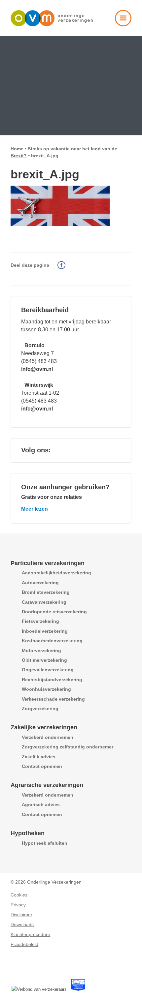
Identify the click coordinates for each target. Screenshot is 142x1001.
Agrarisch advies (41, 804)
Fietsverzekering (40, 621)
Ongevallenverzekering (48, 669)
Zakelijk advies (38, 756)
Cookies (19, 894)
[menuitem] (119, 23)
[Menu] (119, 23)
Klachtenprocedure (30, 934)
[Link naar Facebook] (64, 450)
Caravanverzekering (44, 602)
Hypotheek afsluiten (44, 843)
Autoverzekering (40, 582)
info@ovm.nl (37, 369)
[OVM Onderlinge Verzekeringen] (59, 18)
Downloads (22, 924)
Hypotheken (28, 833)
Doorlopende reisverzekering (54, 611)
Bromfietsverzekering (46, 592)
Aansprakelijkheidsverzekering (56, 572)
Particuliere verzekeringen (48, 563)
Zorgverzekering (40, 708)
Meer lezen (34, 509)
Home (17, 148)
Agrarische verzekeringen (47, 785)
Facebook (61, 265)
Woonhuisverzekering (46, 689)
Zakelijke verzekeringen (44, 727)
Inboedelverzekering (45, 631)
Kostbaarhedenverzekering (52, 640)
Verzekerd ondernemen (47, 737)
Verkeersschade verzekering (53, 699)
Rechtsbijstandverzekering (52, 679)
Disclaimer (21, 914)
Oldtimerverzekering (44, 660)
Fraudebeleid (24, 944)
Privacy (18, 904)
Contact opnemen (42, 766)
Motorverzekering (41, 650)
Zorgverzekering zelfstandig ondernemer (67, 746)
